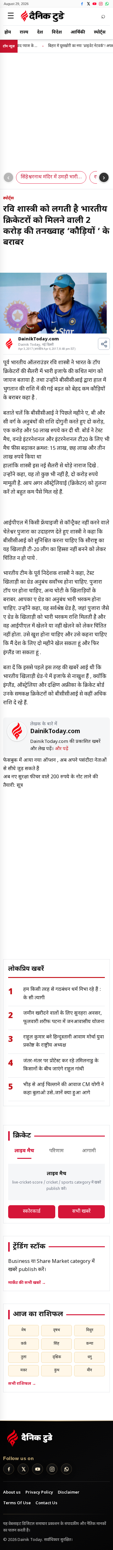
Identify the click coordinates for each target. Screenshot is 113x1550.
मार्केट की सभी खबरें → (27, 1282)
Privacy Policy (39, 1492)
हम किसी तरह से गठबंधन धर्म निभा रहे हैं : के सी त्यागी (62, 993)
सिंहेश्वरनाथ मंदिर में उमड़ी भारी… (51, 177)
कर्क (23, 1343)
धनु (90, 1357)
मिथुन (89, 1330)
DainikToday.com (38, 339)
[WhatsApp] (107, 3)
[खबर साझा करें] (104, 344)
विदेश (57, 32)
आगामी (89, 1151)
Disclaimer (68, 1492)
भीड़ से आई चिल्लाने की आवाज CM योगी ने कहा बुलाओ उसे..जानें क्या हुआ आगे (63, 1089)
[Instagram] (100, 3)
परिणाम (56, 1151)
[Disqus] (56, 868)
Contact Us (46, 1503)
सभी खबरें (81, 1211)
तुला (23, 1357)
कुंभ (56, 1370)
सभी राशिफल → (22, 1383)
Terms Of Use (17, 1503)
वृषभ (56, 1330)
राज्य (24, 32)
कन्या (89, 1343)
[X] (88, 3)
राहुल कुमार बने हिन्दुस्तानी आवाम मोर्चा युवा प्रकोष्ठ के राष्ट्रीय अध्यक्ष (63, 1041)
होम (7, 32)
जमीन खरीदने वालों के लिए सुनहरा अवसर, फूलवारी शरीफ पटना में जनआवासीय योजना (63, 1017)
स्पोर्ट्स (99, 32)
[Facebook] (81, 3)
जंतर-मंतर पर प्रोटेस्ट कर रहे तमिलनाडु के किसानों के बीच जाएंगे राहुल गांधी (61, 1065)
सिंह (56, 1343)
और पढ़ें (61, 749)
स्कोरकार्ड (31, 1211)
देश (40, 32)
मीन (89, 1370)
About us (12, 1492)
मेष (23, 1330)
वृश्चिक (56, 1357)
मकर (23, 1370)
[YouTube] (94, 3)
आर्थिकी (78, 32)
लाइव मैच (24, 1151)
